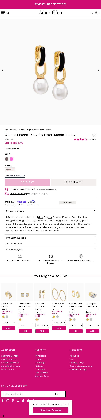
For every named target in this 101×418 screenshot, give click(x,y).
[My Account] (92, 13)
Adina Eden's (44, 217)
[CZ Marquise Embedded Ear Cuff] (92, 292)
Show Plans (68, 203)
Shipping (39, 362)
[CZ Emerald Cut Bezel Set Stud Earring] (25, 292)
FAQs (72, 359)
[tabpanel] (50, 72)
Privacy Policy (77, 362)
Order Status (41, 372)
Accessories (7, 369)
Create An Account (50, 410)
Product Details (16, 238)
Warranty (40, 369)
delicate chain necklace (35, 227)
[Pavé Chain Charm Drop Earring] (42, 292)
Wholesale (40, 356)
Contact (39, 359)
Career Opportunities (81, 366)
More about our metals (15, 176)
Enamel (10, 169)
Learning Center (9, 356)
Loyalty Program (9, 359)
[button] (94, 135)
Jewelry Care (14, 243)
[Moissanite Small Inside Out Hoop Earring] (76, 292)
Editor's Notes (15, 211)
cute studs (12, 227)
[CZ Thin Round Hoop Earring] (59, 292)
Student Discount (10, 362)
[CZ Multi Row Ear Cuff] (8, 292)
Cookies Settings (78, 369)
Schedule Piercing (10, 366)
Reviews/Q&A (14, 249)
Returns (39, 366)
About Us (74, 356)
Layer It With (74, 182)
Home (7, 130)
